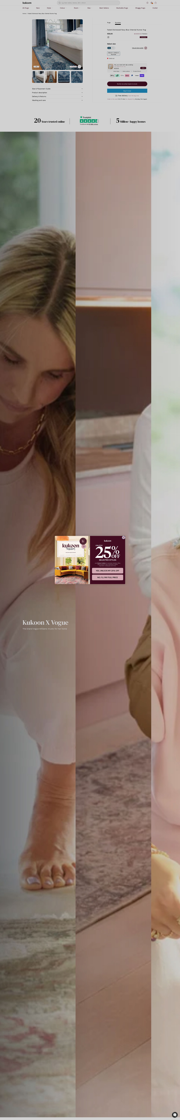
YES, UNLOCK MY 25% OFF (107, 570)
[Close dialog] (123, 537)
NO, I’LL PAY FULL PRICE (107, 577)
